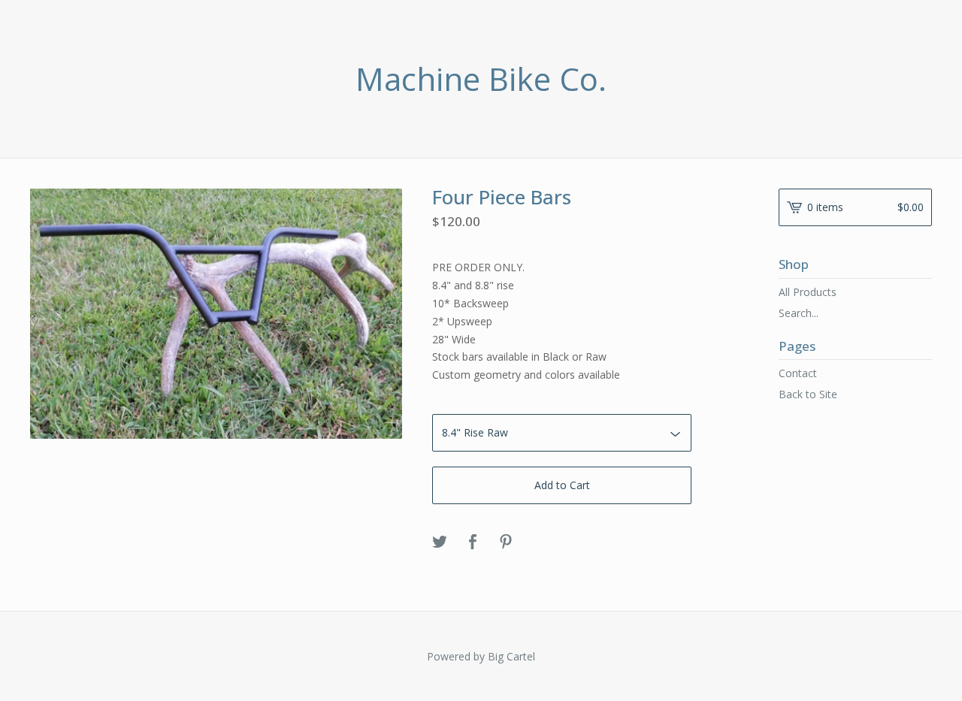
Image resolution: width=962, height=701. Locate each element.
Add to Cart (562, 485)
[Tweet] (439, 542)
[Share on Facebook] (472, 542)
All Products (807, 292)
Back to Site (808, 394)
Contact (798, 373)
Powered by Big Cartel (481, 656)
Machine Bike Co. (481, 79)
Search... (798, 313)
